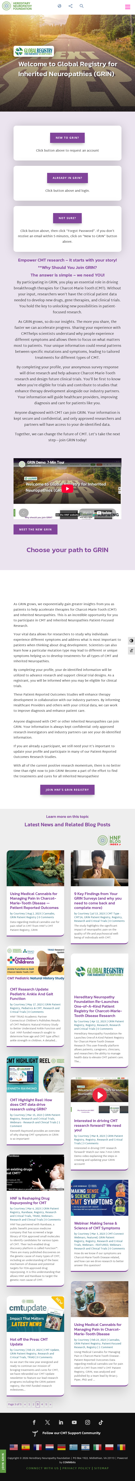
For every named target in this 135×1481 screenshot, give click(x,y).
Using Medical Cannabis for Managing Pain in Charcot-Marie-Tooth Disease (97, 1329)
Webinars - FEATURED (95, 1245)
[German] (62, 1448)
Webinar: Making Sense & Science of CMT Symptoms (97, 1225)
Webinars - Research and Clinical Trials (33, 1122)
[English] (14, 1448)
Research (102, 1025)
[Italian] (97, 1448)
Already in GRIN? (67, 178)
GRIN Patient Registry (23, 917)
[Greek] (73, 1448)
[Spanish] (26, 1448)
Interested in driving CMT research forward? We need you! (97, 1125)
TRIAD (36, 1216)
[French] (38, 1448)
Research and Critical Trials (37, 1119)
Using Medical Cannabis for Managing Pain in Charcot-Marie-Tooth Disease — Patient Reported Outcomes (34, 901)
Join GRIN (3, 1461)
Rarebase (27, 1212)
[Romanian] (121, 1448)
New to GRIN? (67, 137)
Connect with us (42, 1468)
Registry (39, 1212)
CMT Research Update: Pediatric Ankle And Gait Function (31, 993)
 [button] (127, 7)
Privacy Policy (76, 1468)
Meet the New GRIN (35, 529)
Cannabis (48, 914)
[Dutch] (50, 1448)
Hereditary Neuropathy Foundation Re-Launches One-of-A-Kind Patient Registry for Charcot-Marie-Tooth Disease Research (98, 1006)
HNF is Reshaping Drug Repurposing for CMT (30, 1200)
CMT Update (51, 1350)
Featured (92, 1238)
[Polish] (109, 1448)
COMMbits (69, 1462)
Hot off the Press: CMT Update (29, 1341)
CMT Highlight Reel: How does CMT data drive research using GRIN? (31, 1104)
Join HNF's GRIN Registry (67, 789)
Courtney (19, 914)
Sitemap (101, 1468)
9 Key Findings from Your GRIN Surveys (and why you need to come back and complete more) (98, 901)
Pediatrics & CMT (31, 1008)
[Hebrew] (85, 1448)
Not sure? (67, 218)
